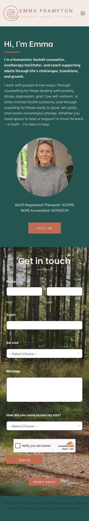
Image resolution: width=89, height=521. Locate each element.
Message (14, 370)
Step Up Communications (61, 508)
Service (13, 342)
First (9, 302)
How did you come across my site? (34, 414)
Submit (24, 459)
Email (12, 314)
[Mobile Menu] (83, 13)
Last (50, 302)
